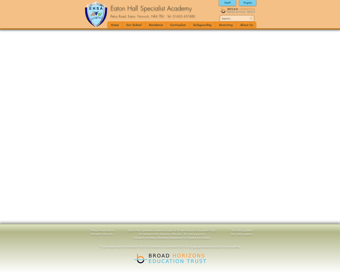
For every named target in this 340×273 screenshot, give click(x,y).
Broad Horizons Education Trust (196, 230)
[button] (133, 24)
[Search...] (251, 18)
